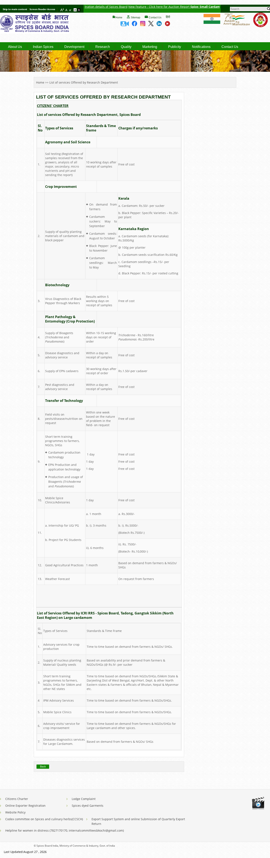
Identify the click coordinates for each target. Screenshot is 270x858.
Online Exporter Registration (25, 806)
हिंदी (168, 17)
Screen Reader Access (42, 9)
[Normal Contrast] (75, 10)
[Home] (35, 32)
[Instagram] (142, 25)
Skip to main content (15, 9)
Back (43, 766)
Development (74, 47)
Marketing (149, 47)
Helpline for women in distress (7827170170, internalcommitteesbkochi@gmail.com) (64, 830)
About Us (15, 47)
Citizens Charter (16, 799)
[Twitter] (151, 25)
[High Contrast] (78, 10)
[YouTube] (167, 25)
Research (102, 47)
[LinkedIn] (159, 25)
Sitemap (135, 17)
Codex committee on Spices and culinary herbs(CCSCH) (44, 819)
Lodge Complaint (84, 799)
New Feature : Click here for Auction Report (142, 7)
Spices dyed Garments (87, 806)
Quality (126, 47)
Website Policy (15, 812)
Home (118, 17)
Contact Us (155, 17)
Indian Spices (43, 47)
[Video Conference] (124, 25)
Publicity (174, 47)
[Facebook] (134, 25)
